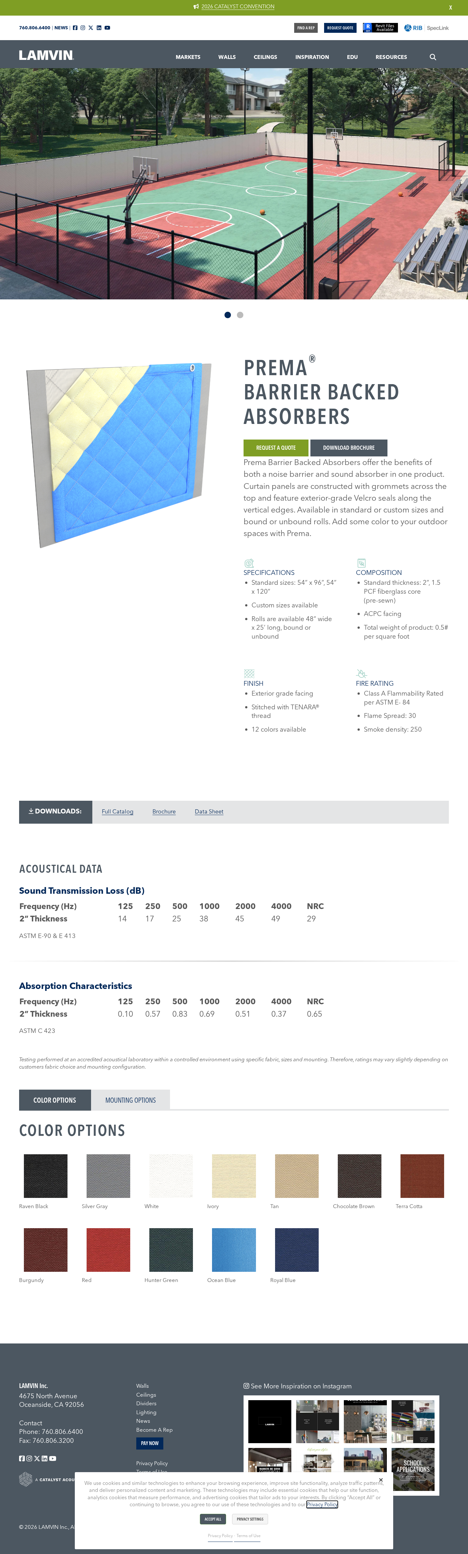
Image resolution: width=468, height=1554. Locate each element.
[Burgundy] (45, 1250)
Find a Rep (306, 27)
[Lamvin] (47, 58)
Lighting (146, 1412)
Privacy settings (250, 1519)
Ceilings (146, 1395)
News (61, 28)
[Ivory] (233, 1176)
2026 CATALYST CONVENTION (238, 7)
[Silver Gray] (108, 1176)
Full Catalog (117, 811)
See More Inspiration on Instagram (300, 1386)
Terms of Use (248, 1535)
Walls (142, 1386)
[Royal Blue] (296, 1250)
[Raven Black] (45, 1176)
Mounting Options (130, 1100)
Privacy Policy (152, 1463)
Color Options (54, 1100)
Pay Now (150, 1443)
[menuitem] (188, 57)
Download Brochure (349, 447)
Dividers (146, 1403)
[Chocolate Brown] (359, 1176)
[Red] (108, 1250)
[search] (433, 57)
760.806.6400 (34, 28)
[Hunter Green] (171, 1250)
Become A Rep (154, 1430)
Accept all (213, 1519)
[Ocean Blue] (233, 1250)
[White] (171, 1176)
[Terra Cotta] (422, 1176)
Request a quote (276, 447)
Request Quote (340, 27)
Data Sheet (209, 811)
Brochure (164, 811)
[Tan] (296, 1176)
